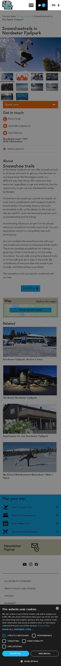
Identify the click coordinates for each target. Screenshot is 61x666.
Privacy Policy (44, 625)
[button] (30, 629)
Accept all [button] (15, 653)
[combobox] (57, 608)
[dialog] (30, 635)
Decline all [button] (45, 653)
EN (53, 5)
